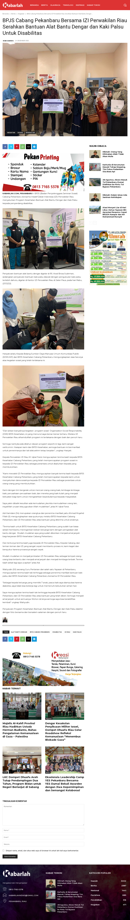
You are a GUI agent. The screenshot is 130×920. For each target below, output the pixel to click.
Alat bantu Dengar (19, 632)
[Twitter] (10, 146)
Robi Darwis (8, 41)
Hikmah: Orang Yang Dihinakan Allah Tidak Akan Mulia (113, 154)
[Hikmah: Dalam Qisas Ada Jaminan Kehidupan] (95, 197)
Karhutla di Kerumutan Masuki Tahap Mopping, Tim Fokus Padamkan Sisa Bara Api (114, 168)
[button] (125, 5)
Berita (13, 14)
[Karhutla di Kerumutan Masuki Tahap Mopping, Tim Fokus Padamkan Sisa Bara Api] (95, 167)
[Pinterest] (16, 146)
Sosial (20, 132)
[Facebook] (5, 146)
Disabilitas (57, 632)
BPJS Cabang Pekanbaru (40, 632)
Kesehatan (30, 132)
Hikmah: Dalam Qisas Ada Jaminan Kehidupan (115, 196)
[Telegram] (34, 146)
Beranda (6, 14)
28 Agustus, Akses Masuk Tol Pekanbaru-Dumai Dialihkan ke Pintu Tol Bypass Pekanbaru (115, 183)
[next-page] (94, 223)
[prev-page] (90, 223)
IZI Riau (67, 632)
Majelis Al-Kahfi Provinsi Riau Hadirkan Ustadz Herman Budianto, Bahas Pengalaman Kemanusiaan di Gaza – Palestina (21, 730)
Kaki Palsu (77, 632)
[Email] (28, 146)
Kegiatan (21, 14)
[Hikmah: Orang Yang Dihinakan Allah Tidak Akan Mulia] (95, 154)
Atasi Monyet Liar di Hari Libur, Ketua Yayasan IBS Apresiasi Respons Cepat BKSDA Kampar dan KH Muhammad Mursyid (115, 212)
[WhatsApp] (22, 146)
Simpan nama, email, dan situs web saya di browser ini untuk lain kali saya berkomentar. (42, 850)
